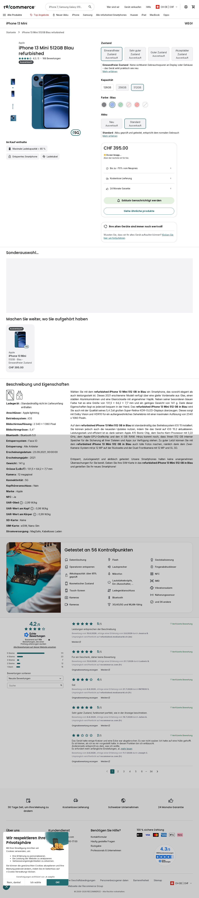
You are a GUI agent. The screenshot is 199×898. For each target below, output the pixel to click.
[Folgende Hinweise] (157, 772)
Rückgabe (96, 846)
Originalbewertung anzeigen (85, 670)
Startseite (11, 32)
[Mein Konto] (186, 7)
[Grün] (120, 105)
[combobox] (65, 7)
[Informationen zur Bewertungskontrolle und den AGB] (49, 640)
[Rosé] (129, 105)
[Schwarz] (104, 105)
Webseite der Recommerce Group (85, 886)
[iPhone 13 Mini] (20, 339)
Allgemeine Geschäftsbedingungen (77, 880)
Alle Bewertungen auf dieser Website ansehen (35, 647)
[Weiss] (145, 105)
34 (151, 771)
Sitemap (158, 880)
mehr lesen (126, 748)
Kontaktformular (99, 837)
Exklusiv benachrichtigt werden (141, 200)
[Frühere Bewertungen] (107, 771)
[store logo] (19, 7)
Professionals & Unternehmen (106, 850)
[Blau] (112, 105)
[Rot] (137, 105)
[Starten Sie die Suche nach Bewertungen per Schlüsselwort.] (61, 685)
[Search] (90, 7)
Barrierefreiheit (141, 880)
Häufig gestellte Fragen (103, 841)
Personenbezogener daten (114, 880)
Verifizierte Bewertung (182, 623)
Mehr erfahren (110, 71)
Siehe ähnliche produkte (139, 211)
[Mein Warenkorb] (193, 7)
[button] (166, 7)
